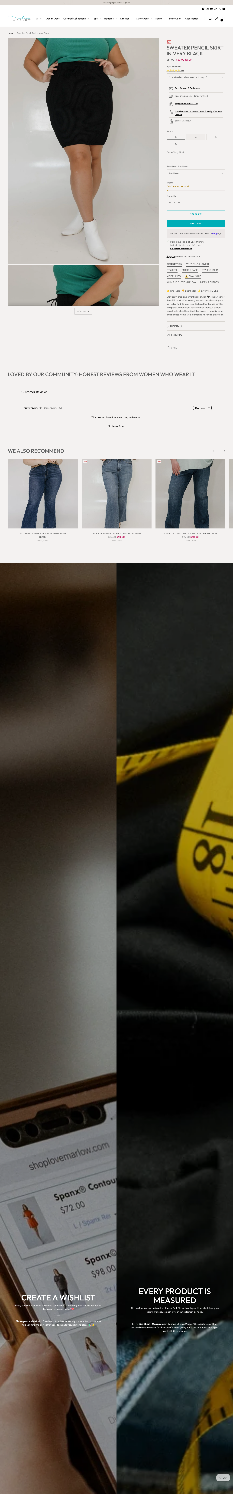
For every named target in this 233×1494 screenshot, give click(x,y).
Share (174, 348)
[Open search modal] (210, 18)
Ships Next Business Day (186, 103)
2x (216, 136)
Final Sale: (177, 166)
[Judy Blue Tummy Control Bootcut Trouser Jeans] (190, 494)
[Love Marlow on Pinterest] (211, 8)
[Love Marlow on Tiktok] (215, 8)
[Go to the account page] (217, 18)
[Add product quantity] (179, 202)
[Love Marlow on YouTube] (223, 8)
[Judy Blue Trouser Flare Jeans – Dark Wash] (43, 494)
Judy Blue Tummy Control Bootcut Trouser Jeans (190, 533)
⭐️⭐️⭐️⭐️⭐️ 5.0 (175, 70)
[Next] (168, 2)
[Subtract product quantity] (169, 202)
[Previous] (64, 2)
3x (176, 143)
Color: (175, 152)
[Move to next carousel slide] (222, 451)
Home (10, 33)
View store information (181, 248)
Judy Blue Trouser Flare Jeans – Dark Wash (43, 533)
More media (83, 311)
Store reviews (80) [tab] (53, 407)
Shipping (171, 256)
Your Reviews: (174, 66)
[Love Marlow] (20, 18)
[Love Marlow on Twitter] (219, 8)
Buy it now (196, 223)
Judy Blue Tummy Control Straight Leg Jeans (116, 533)
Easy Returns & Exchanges (187, 88)
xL (196, 136)
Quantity (171, 196)
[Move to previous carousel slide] (215, 451)
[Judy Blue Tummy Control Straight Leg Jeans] (117, 494)
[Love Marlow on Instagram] (207, 8)
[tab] (174, 265)
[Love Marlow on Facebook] (203, 8)
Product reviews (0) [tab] (32, 407)
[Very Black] (171, 158)
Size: (170, 130)
